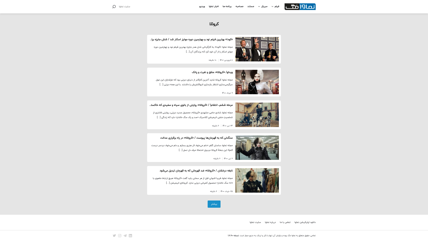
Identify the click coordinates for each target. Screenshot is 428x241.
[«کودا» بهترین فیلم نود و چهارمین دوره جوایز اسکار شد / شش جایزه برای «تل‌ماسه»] (257, 49)
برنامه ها (227, 6)
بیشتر (214, 204)
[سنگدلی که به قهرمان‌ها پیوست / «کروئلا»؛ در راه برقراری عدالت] (257, 147)
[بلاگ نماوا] (300, 6)
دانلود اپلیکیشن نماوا (305, 222)
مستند (250, 6)
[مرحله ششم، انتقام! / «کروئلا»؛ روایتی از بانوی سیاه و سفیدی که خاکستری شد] (257, 114)
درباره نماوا (270, 222)
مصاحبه (239, 6)
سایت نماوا (124, 6)
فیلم (277, 6)
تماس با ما (285, 222)
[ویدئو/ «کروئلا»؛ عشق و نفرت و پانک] (257, 82)
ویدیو (202, 6)
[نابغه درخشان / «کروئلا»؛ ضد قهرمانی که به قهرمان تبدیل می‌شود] (257, 180)
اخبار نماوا (214, 6)
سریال (264, 6)
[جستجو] (114, 6)
